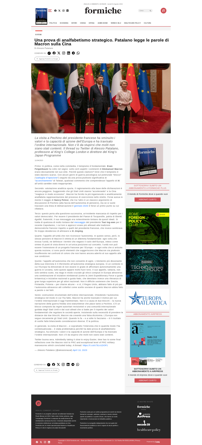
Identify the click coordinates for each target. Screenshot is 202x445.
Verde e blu (116, 23)
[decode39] (149, 423)
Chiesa (83, 23)
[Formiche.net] (163, 11)
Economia (64, 23)
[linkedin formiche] (49, 442)
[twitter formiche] (41, 442)
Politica (53, 23)
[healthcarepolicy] (149, 430)
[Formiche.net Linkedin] (67, 10)
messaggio (79, 222)
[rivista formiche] (147, 344)
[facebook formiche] (37, 442)
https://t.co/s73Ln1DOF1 (95, 345)
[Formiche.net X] (59, 10)
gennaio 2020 (81, 206)
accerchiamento (44, 181)
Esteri (74, 23)
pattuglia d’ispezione (47, 178)
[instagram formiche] (45, 442)
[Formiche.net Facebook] (55, 10)
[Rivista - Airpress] (149, 415)
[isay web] (157, 442)
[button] (50, 16)
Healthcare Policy (132, 23)
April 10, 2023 (80, 350)
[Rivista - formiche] (149, 408)
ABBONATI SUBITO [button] (147, 200)
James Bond (103, 23)
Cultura (147, 23)
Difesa (91, 23)
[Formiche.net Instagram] (63, 10)
